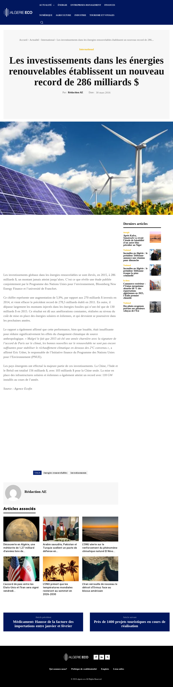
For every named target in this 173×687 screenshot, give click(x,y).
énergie (126, 232)
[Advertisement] (60, 245)
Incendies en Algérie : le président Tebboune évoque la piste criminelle (135, 272)
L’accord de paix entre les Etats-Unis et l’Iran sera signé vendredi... (21, 587)
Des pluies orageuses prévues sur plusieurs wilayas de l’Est (134, 308)
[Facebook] (74, 106)
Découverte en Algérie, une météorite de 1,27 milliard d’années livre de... (19, 548)
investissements (78, 473)
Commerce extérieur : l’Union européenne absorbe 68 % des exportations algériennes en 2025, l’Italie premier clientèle (134, 290)
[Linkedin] (101, 657)
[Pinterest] (90, 106)
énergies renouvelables (55, 473)
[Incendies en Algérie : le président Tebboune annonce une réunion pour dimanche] (155, 254)
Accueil (23, 39)
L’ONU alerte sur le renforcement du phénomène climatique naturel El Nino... (99, 548)
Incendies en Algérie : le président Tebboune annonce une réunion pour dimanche (135, 257)
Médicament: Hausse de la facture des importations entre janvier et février (43, 624)
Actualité (34, 39)
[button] (41, 22)
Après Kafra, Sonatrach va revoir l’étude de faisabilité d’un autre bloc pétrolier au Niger (133, 240)
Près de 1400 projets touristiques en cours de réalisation (129, 624)
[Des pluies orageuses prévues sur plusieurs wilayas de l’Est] (155, 307)
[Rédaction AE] (13, 493)
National (127, 250)
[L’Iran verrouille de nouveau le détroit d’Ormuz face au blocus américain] (100, 568)
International (48, 39)
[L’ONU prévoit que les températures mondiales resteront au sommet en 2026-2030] (61, 568)
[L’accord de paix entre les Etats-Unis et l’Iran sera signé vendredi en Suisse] (21, 568)
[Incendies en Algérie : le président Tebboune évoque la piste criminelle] (155, 270)
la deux (126, 281)
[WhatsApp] (98, 106)
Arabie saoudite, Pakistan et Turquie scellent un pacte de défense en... (60, 548)
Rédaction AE (75, 92)
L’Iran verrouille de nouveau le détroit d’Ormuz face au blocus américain (99, 587)
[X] (82, 106)
